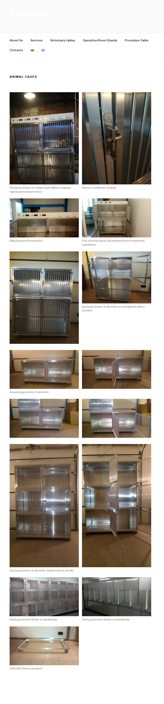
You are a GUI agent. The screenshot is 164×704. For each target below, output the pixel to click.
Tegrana (30, 14)
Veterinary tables (62, 40)
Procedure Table (136, 40)
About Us (16, 40)
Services (36, 40)
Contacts (16, 50)
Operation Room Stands (100, 40)
